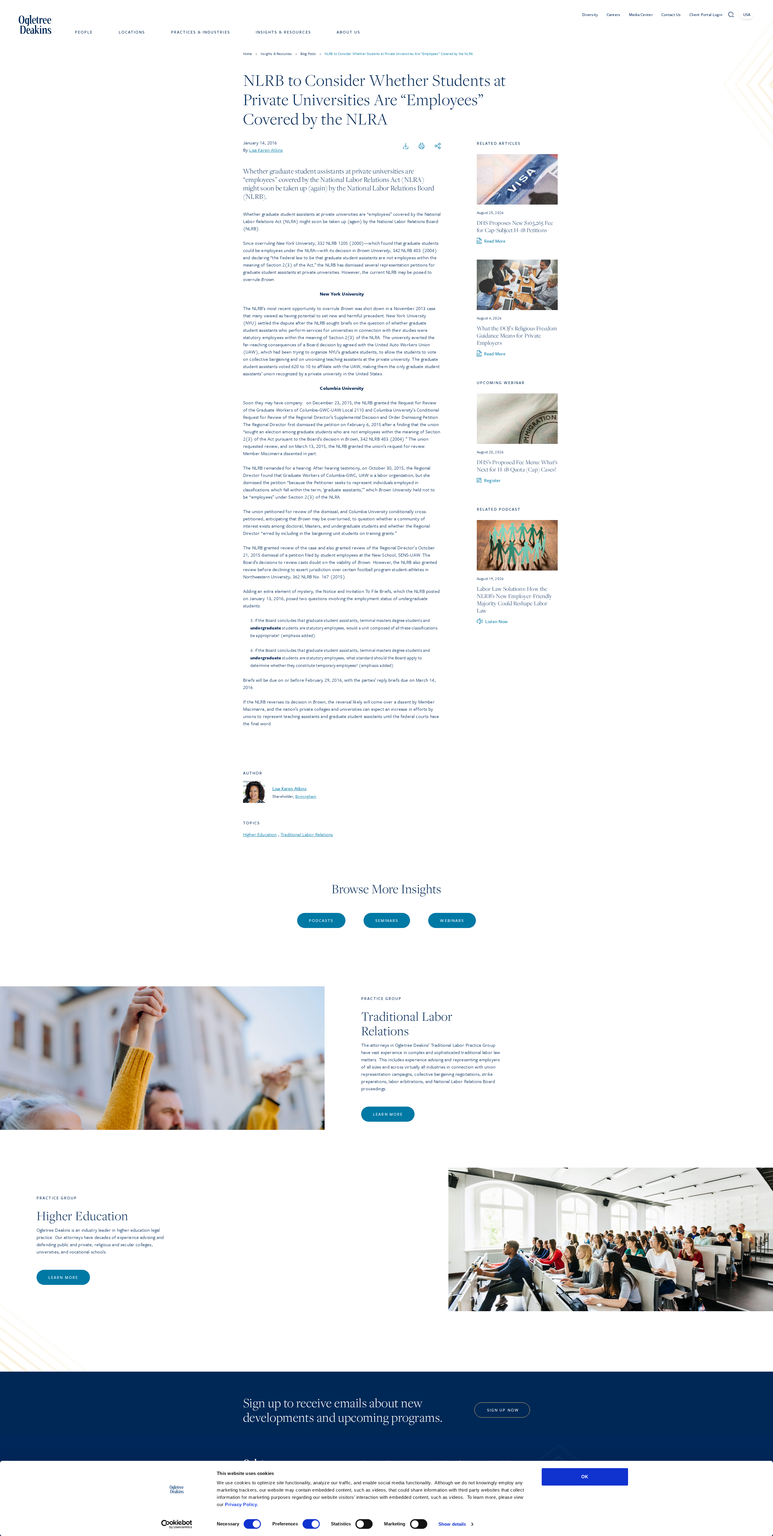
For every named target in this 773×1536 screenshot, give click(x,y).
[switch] (311, 1524)
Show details (452, 1524)
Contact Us (671, 14)
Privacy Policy (241, 1504)
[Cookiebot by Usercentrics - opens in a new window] (176, 1524)
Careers (614, 14)
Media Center (641, 14)
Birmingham (305, 796)
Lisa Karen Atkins (266, 150)
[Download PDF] (406, 146)
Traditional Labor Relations (307, 834)
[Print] (421, 146)
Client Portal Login (705, 14)
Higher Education (260, 834)
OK (584, 1476)
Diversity (590, 14)
